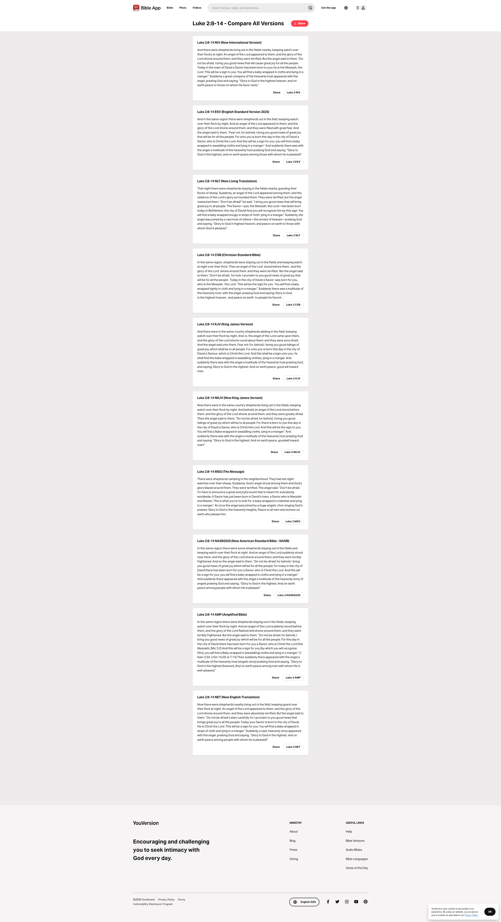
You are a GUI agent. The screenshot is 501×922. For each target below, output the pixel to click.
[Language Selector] (346, 8)
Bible (170, 7)
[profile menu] (360, 8)
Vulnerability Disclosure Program (153, 904)
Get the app (328, 7)
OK (490, 911)
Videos (197, 7)
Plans (182, 7)
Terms (181, 899)
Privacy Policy (166, 899)
